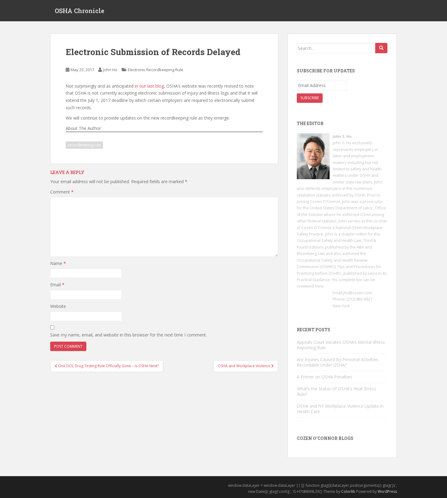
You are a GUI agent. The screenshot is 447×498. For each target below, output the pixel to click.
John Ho (110, 69)
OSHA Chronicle (79, 11)
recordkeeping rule (84, 145)
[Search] (381, 48)
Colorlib (348, 491)
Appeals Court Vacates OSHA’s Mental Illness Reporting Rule (341, 344)
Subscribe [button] (309, 97)
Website (58, 306)
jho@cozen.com (357, 292)
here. (319, 286)
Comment (62, 192)
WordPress (387, 491)
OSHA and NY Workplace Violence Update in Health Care (340, 408)
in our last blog (149, 86)
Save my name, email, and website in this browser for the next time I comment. (128, 335)
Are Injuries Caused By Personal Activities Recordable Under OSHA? (337, 362)
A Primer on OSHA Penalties (324, 377)
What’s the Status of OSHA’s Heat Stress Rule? (336, 391)
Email (57, 284)
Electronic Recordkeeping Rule (155, 69)
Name (58, 263)
